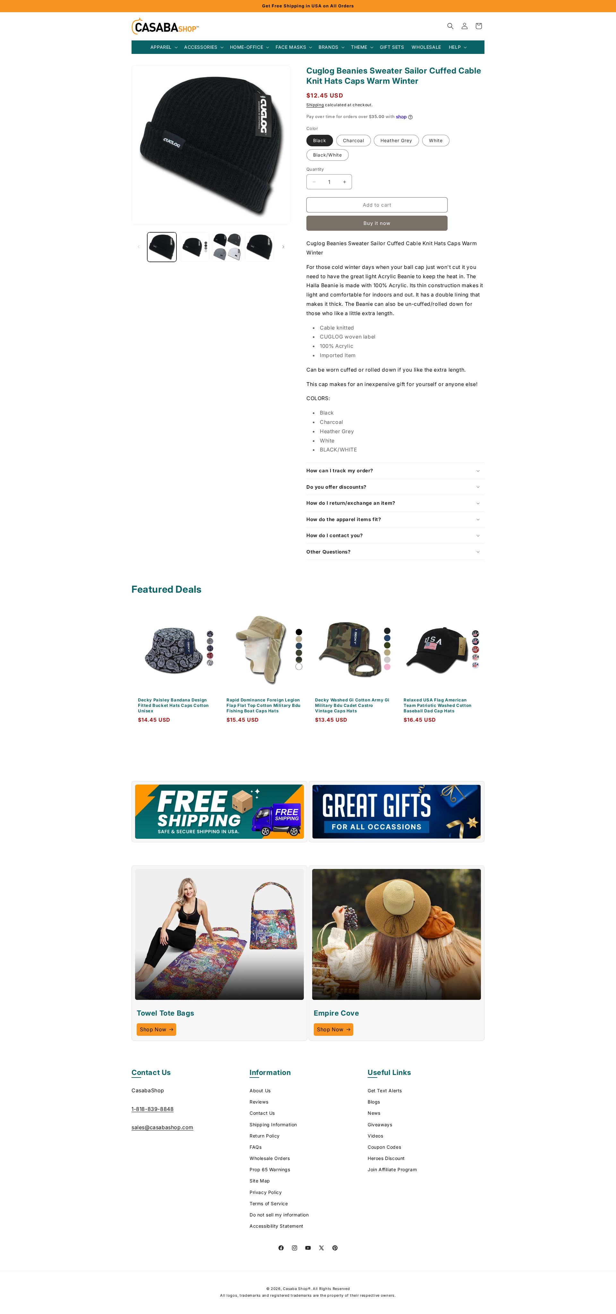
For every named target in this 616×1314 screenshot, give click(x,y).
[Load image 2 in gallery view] (194, 247)
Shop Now (153, 1029)
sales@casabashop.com (162, 1127)
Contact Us (262, 1113)
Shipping (315, 104)
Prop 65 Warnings (270, 1169)
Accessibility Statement (277, 1226)
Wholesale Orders (270, 1158)
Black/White (327, 155)
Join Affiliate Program (392, 1169)
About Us (260, 1090)
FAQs (255, 1147)
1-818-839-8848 (153, 1108)
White (436, 140)
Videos (375, 1135)
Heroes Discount (386, 1158)
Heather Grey (396, 140)
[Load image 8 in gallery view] (259, 247)
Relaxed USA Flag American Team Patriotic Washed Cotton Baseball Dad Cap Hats (438, 705)
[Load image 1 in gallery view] (161, 247)
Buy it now (377, 223)
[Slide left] (139, 247)
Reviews (259, 1101)
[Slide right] (283, 247)
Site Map (260, 1180)
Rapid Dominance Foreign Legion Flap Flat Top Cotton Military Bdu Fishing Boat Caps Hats (264, 705)
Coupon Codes (384, 1147)
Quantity (315, 169)
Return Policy (265, 1135)
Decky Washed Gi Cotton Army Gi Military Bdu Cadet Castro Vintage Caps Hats (352, 705)
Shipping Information (273, 1124)
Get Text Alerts (385, 1090)
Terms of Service (269, 1203)
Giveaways (380, 1124)
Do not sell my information (279, 1214)
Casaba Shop (295, 1288)
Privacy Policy (266, 1192)
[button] (163, 47)
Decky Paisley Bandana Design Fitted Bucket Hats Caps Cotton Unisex (173, 705)
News (374, 1113)
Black (319, 140)
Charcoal (353, 140)
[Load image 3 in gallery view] (227, 247)
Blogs (374, 1101)
